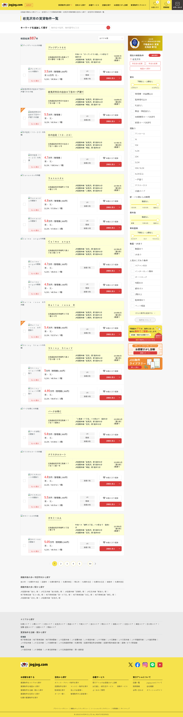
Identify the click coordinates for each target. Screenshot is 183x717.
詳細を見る (110, 78)
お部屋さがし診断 (121, 5)
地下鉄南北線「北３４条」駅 (32, 594)
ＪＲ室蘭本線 (76, 639)
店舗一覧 (136, 682)
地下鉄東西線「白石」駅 (82, 594)
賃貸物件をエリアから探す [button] (31, 682)
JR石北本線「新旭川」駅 (96, 591)
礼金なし (139, 105)
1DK (136, 144)
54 (90, 563)
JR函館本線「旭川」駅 (29, 591)
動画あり (139, 248)
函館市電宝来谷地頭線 (92, 642)
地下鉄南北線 (26, 639)
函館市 (44, 582)
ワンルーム (140, 133)
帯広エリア (105, 624)
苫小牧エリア (152, 624)
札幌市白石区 (99, 582)
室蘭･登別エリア (27, 627)
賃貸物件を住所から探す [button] (30, 694)
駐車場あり (140, 299)
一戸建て (139, 179)
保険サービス (122, 686)
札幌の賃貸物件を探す (29, 697)
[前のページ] (50, 564)
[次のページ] (95, 564)
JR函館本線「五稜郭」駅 (74, 591)
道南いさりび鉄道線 (129, 642)
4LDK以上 (139, 173)
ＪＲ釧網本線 (51, 642)
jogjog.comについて (154, 682)
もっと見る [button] (35, 81)
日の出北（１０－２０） (60, 134)
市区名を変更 (137, 63)
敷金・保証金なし (143, 111)
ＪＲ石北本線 (38, 642)
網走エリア (140, 624)
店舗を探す (106, 5)
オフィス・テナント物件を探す (67, 682)
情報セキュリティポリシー (80, 708)
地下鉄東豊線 (51, 639)
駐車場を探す (60, 690)
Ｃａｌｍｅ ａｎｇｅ (59, 241)
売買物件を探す (61, 686)
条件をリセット (145, 320)
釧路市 (109, 582)
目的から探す (80, 5)
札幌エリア (25, 624)
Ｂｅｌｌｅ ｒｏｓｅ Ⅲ (61, 304)
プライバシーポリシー (60, 708)
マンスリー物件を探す (79, 686)
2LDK (137, 162)
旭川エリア (95, 624)
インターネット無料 (144, 271)
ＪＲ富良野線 (151, 639)
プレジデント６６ (57, 47)
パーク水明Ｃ (54, 411)
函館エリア (40, 627)
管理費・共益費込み (144, 93)
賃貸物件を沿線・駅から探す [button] (32, 690)
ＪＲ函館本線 (64, 639)
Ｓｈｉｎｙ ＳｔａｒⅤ (60, 348)
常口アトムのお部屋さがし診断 (104, 682)
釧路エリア (117, 624)
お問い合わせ (138, 690)
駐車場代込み (141, 99)
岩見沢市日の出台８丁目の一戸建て (66, 91)
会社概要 (150, 686)
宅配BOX (139, 282)
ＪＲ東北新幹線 (50, 649)
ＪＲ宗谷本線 (26, 642)
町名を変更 (153, 63)
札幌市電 (78, 642)
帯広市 (77, 582)
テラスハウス (141, 185)
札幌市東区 (67, 582)
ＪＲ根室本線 (89, 639)
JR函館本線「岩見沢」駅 (50, 598)
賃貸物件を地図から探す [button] (30, 686)
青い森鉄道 (79, 649)
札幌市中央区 (34, 582)
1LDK (137, 150)
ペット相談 (140, 305)
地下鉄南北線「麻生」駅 (104, 594)
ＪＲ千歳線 (101, 639)
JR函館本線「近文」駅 (29, 598)
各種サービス (94, 5)
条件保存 (155, 55)
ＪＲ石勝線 (112, 639)
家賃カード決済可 (143, 122)
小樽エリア (36, 624)
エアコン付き (141, 265)
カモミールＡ (54, 517)
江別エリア (47, 624)
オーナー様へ (60, 694)
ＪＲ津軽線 (37, 649)
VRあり (138, 254)
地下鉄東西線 (38, 639)
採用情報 (136, 686)
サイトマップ (125, 708)
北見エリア (128, 624)
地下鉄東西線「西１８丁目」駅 (58, 594)
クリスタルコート (57, 454)
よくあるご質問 (98, 690)
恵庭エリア (72, 624)
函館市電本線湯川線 (111, 642)
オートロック (141, 276)
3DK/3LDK (139, 167)
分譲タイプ (140, 190)
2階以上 (138, 294)
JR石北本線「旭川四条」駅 (51, 591)
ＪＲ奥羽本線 (26, 649)
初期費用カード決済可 (145, 116)
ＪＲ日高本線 (124, 639)
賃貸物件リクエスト (138, 5)
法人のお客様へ (77, 690)
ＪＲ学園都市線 (137, 639)
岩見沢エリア (60, 624)
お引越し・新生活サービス (102, 686)
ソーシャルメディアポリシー (100, 708)
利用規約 (115, 708)
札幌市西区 (119, 582)
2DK (137, 156)
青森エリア (51, 627)
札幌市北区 (86, 582)
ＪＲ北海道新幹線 (66, 642)
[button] (145, 363)
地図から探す (145, 68)
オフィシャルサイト (154, 690)
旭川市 (23, 582)
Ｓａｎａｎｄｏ (56, 178)
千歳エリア (83, 624)
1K (136, 139)
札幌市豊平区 (55, 582)
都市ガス (139, 288)
